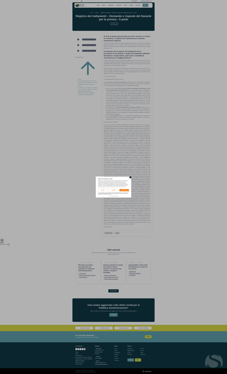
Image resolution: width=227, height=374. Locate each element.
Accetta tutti (124, 190)
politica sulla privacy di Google (111, 187)
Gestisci (113, 190)
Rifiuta (103, 190)
